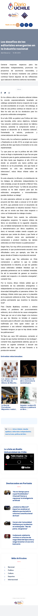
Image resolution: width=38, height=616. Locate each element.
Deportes (11, 576)
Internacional (13, 580)
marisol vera (9, 434)
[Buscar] (26, 25)
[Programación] (22, 25)
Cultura (19, 89)
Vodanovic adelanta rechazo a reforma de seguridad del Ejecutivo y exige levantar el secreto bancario (23, 539)
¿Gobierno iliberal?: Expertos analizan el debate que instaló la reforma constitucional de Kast (23, 511)
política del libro (20, 434)
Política (11, 570)
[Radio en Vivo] (18, 25)
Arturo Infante (17, 429)
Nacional (11, 567)
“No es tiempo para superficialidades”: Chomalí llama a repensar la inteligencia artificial (23, 496)
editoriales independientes (21, 431)
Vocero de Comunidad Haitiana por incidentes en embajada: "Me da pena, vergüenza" (22, 525)
